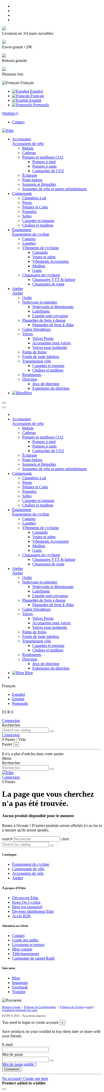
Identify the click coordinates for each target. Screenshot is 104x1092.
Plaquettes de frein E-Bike (53, 325)
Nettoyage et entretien (39, 302)
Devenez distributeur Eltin (33, 911)
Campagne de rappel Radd (33, 958)
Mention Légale (11, 1006)
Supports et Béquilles (39, 184)
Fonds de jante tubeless (40, 356)
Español (36, 91)
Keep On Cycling (26, 902)
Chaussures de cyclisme (41, 275)
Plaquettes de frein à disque (44, 320)
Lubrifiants (41, 311)
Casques (29, 239)
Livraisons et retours (28, 944)
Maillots (38, 266)
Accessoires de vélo (28, 143)
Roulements (31, 375)
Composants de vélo (28, 869)
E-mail (7, 1044)
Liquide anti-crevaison (50, 316)
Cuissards (40, 252)
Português (40, 105)
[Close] (4, 407)
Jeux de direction (45, 384)
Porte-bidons (32, 180)
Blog (16, 978)
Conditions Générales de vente (19, 1009)
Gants (37, 270)
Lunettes (29, 243)
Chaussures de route (48, 284)
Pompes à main (44, 166)
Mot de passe (12, 1054)
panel (89, 1006)
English (34, 100)
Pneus (27, 202)
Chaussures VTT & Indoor (53, 279)
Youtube (18, 992)
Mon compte (22, 949)
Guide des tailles (25, 940)
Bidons (28, 148)
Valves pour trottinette (49, 347)
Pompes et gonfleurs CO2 (42, 157)
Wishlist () (10, 113)
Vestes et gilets (44, 257)
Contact (18, 122)
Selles (27, 216)
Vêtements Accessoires (50, 261)
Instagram (20, 982)
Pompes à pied (44, 162)
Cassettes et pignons (38, 221)
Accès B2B (21, 916)
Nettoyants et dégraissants (52, 307)
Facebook (20, 987)
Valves (27, 334)
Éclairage (29, 175)
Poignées (29, 211)
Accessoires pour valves (51, 343)
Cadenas (29, 153)
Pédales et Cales (35, 207)
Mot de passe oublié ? (19, 1064)
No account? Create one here (25, 1078)
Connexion (11, 720)
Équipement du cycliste (30, 234)
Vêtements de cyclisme (40, 248)
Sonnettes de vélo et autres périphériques (54, 189)
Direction (29, 379)
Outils (27, 298)
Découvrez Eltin (25, 898)
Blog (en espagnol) (27, 907)
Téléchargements (25, 954)
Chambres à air (34, 198)
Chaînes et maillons (37, 225)
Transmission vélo (36, 361)
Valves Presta (43, 338)
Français (37, 96)
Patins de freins (34, 352)
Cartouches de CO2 (48, 171)
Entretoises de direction (50, 388)
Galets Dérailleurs (36, 329)
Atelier (17, 293)
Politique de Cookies (72, 1006)
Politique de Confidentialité (40, 1006)
